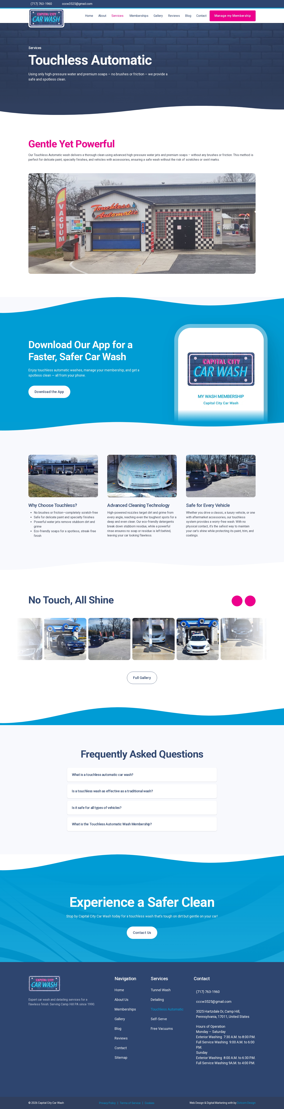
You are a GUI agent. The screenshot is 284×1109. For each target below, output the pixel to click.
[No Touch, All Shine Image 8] (242, 639)
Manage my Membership (232, 16)
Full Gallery (142, 678)
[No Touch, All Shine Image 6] (153, 639)
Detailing (157, 1000)
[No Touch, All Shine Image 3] (21, 639)
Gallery (158, 16)
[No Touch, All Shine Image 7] (197, 639)
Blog (188, 16)
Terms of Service (130, 1103)
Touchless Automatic (167, 1009)
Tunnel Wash (161, 990)
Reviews (174, 16)
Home (89, 16)
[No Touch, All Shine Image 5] (109, 639)
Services (117, 16)
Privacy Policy (107, 1103)
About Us (121, 1000)
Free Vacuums (162, 1029)
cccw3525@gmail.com (77, 4)
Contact (201, 16)
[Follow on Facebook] (199, 1078)
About (102, 16)
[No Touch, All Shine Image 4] (65, 639)
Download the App (49, 392)
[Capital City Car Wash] (46, 17)
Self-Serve (159, 1019)
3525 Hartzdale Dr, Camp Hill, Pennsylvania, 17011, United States (222, 1014)
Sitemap (121, 1058)
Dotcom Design (246, 1102)
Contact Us (142, 933)
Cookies (149, 1103)
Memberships (138, 16)
